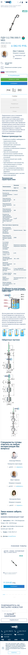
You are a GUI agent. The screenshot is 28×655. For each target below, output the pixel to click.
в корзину (14, 83)
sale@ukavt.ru (19, 467)
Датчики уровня (16, 5)
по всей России (12, 536)
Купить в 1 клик (14, 79)
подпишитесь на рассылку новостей (12, 606)
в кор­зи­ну (14, 586)
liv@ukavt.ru (19, 505)
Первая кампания (10, 615)
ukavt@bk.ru (8, 634)
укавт (14, 626)
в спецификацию (14, 75)
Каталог (10, 5)
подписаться (14, 620)
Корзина (26, 2)
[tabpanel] (14, 569)
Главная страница (4, 5)
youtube (6, 636)
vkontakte (20, 634)
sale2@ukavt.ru (18, 58)
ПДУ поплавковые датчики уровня (8, 6)
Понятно (14, 652)
